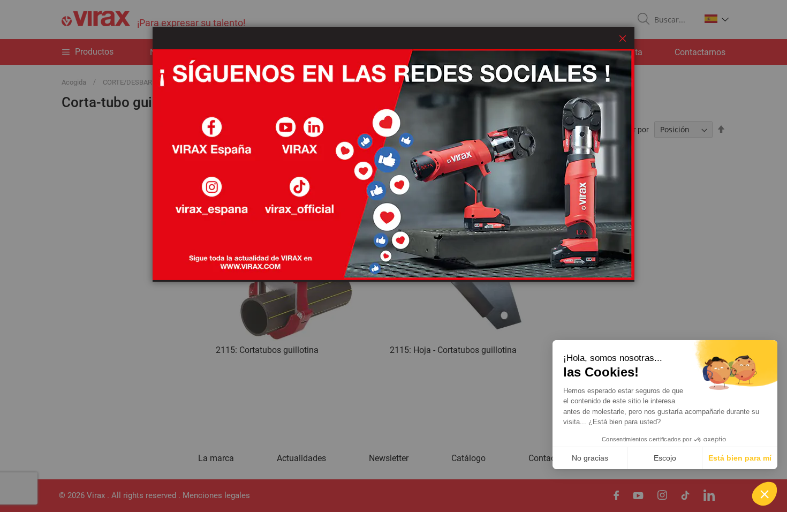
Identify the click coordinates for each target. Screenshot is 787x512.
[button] (764, 494)
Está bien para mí (739, 458)
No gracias (590, 458)
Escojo (665, 458)
